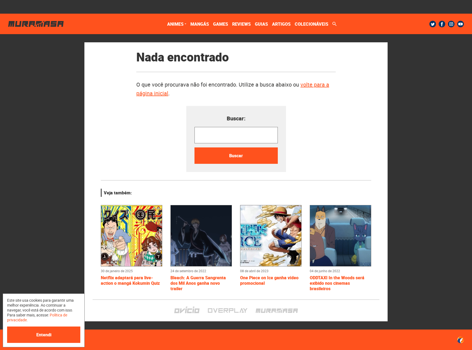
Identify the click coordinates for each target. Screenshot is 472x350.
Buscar (236, 156)
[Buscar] (334, 24)
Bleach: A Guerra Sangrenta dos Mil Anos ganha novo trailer (198, 283)
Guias (261, 24)
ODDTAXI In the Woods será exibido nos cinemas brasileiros (337, 283)
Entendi (43, 335)
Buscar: (236, 118)
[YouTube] (460, 24)
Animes (175, 24)
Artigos (281, 24)
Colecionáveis (311, 24)
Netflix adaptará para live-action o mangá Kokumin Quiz (130, 280)
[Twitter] (432, 24)
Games (220, 24)
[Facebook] (442, 24)
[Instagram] (451, 24)
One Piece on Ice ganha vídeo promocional (269, 280)
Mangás (199, 24)
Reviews (241, 24)
